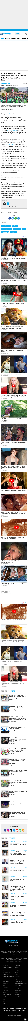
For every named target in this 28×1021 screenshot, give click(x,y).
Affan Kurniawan (12, 130)
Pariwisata (5, 983)
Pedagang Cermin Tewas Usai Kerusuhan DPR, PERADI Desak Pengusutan (17, 814)
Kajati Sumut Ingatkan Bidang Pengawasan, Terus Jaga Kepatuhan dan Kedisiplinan (17, 914)
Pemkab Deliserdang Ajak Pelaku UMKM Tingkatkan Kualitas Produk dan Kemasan (18, 750)
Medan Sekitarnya (15, 38)
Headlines (7, 38)
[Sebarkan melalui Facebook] (9, 218)
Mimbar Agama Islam (8, 976)
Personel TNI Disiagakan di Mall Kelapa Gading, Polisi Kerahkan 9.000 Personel (17, 844)
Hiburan (17, 967)
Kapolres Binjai (17, 229)
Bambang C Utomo (7, 229)
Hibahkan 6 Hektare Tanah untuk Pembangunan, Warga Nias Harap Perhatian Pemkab (18, 870)
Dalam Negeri (6, 972)
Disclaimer (13, 1010)
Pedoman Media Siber (21, 1008)
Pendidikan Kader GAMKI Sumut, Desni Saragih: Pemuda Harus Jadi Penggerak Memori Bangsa (17, 708)
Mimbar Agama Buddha (21, 983)
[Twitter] (14, 830)
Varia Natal (17, 987)
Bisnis (4, 999)
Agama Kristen (6, 978)
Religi (4, 1001)
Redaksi (12, 1008)
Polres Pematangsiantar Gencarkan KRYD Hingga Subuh (17, 802)
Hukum (16, 972)
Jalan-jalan (18, 994)
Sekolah (17, 974)
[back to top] (25, 1019)
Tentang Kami (5, 1008)
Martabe (5, 971)
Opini (16, 980)
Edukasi (17, 989)
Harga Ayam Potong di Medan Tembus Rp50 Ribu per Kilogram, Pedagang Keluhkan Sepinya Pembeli (17, 888)
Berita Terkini (18, 985)
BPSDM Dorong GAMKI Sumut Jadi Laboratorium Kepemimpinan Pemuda (17, 729)
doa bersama (9, 144)
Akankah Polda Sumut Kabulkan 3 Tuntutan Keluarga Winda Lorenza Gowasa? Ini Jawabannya (17, 761)
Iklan (19, 1010)
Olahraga (17, 965)
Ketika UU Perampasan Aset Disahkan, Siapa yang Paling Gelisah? (16, 879)
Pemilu (4, 996)
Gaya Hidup (18, 990)
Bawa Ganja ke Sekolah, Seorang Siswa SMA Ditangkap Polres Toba (17, 905)
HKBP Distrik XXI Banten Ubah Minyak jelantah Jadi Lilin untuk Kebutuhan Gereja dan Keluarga (17, 718)
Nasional (5, 1003)
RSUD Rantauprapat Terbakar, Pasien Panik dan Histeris (17, 921)
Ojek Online (14, 232)
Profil (4, 989)
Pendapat (17, 996)
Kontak (23, 1010)
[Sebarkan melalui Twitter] (12, 218)
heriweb (19, 1015)
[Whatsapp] (20, 830)
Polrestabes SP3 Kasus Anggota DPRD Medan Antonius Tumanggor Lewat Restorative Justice (17, 854)
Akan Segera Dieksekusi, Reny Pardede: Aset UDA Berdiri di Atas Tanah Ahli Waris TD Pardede (17, 897)
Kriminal (24, 38)
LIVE (18, 33)
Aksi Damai (15, 226)
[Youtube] (17, 830)
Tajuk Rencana (18, 981)
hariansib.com (13, 1015)
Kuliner (4, 992)
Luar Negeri (5, 974)
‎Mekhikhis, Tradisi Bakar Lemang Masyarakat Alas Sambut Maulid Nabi (18, 782)
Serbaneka (17, 976)
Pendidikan (17, 971)
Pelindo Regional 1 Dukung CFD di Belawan (18, 792)
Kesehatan (17, 978)
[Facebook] (5, 830)
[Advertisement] (14, 14)
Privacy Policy (6, 1010)
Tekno (4, 998)
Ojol (24, 229)
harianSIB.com (9, 114)
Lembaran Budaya (7, 980)
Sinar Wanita (6, 985)
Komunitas (5, 990)
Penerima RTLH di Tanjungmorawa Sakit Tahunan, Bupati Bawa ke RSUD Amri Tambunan (17, 739)
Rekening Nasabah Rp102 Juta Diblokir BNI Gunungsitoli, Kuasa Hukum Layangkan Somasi (17, 862)
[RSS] (23, 830)
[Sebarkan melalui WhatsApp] (15, 218)
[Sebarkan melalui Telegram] (18, 218)
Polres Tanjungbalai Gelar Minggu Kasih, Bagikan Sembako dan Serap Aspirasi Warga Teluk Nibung (17, 697)
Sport (16, 992)
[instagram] (8, 830)
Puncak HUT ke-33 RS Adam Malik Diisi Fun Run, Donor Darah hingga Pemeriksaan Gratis (18, 772)
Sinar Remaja (6, 981)
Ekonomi (17, 969)
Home (2, 38)
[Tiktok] (11, 830)
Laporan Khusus (7, 994)
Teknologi (5, 987)
